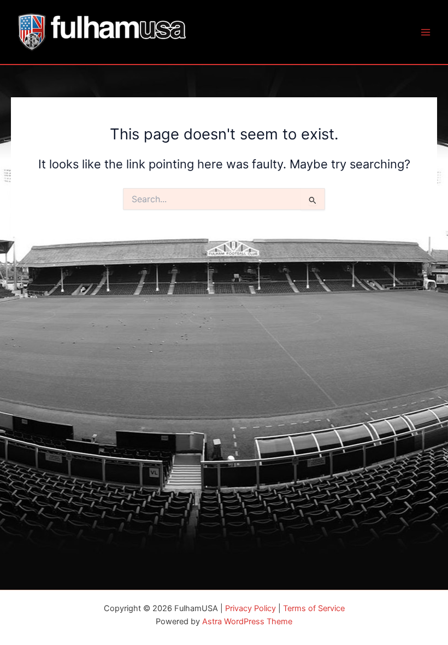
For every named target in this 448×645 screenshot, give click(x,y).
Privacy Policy (250, 608)
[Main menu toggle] (425, 32)
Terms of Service (314, 608)
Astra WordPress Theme (247, 621)
